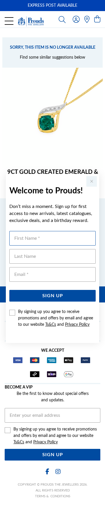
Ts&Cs (50, 325)
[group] (52, 5)
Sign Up (52, 295)
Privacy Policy (77, 325)
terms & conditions (52, 496)
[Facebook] (47, 471)
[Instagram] (57, 471)
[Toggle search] (62, 19)
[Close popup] (91, 181)
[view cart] (97, 19)
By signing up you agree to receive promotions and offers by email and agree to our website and (55, 318)
